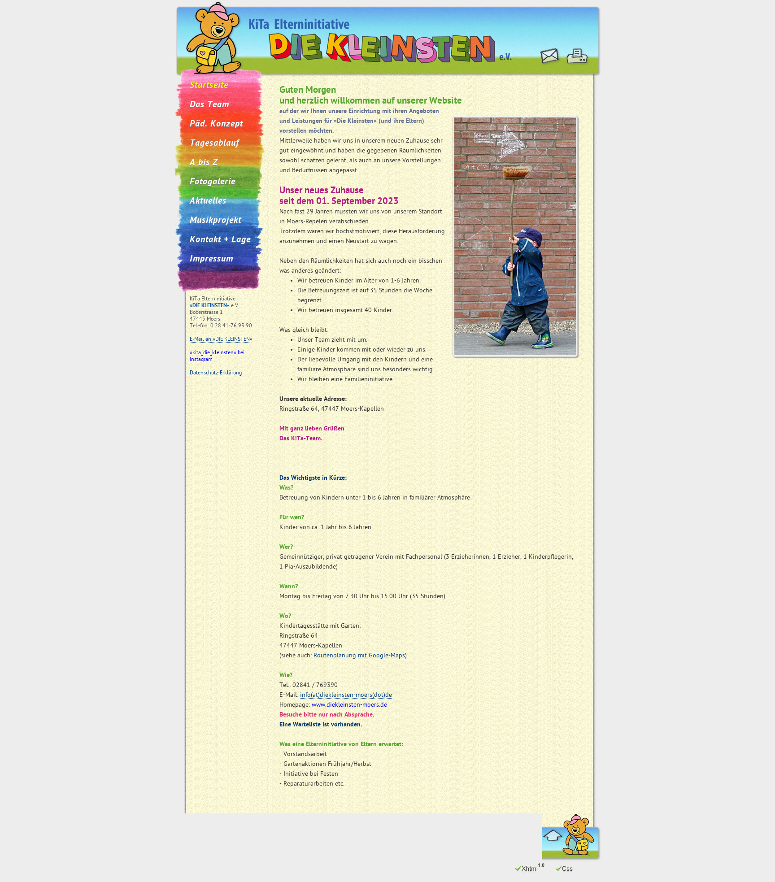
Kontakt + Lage (220, 240)
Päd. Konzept (216, 124)
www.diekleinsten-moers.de (349, 705)
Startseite (209, 85)
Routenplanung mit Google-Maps (359, 656)
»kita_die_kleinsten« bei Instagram (217, 356)
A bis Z (204, 163)
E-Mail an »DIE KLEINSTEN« (221, 339)
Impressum (211, 259)
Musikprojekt (215, 220)
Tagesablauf (214, 143)
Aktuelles (208, 201)
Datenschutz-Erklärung (216, 373)
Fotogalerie (212, 182)
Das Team (209, 105)
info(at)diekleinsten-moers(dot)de (346, 695)
